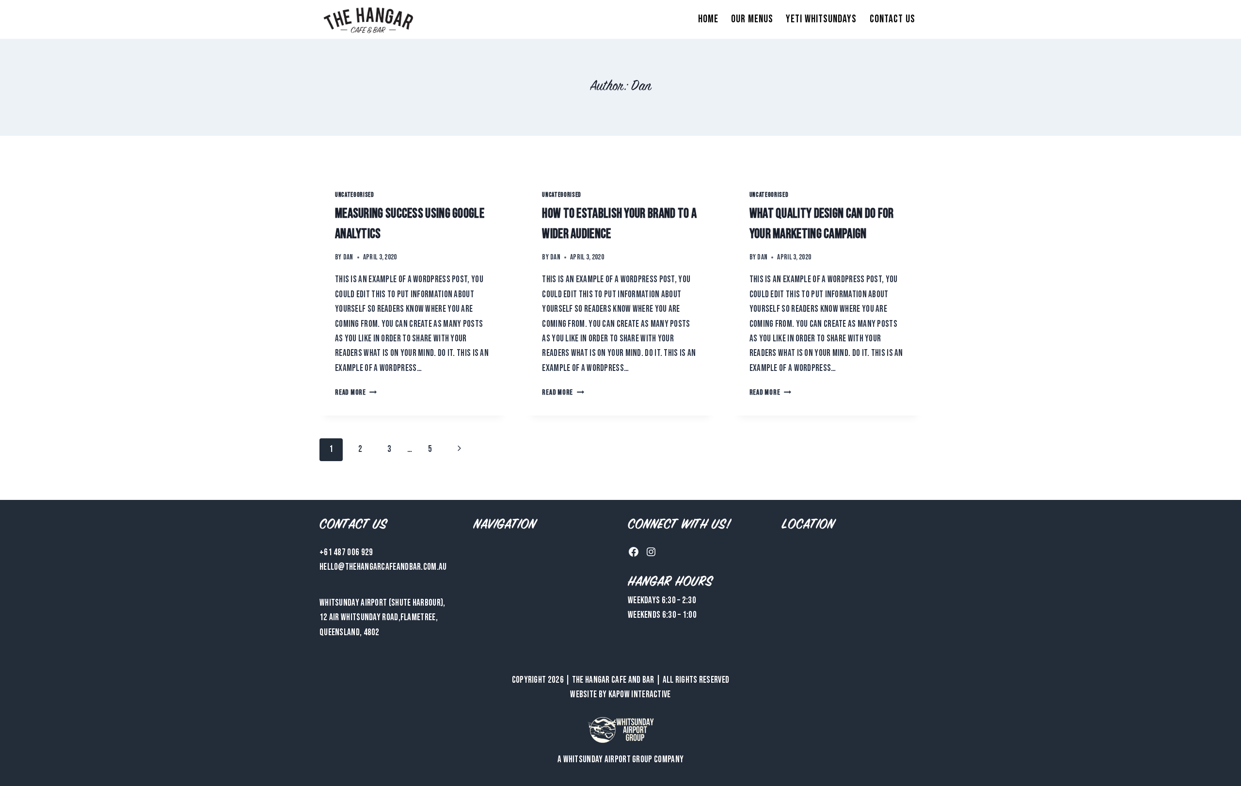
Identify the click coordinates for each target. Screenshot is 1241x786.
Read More (356, 392)
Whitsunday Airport (353, 603)
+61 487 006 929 (346, 552)
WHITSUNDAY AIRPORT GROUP (607, 759)
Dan (348, 257)
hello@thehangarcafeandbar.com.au (383, 567)
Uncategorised (354, 195)
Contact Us (892, 19)
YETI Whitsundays (821, 19)
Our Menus (752, 19)
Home (708, 19)
